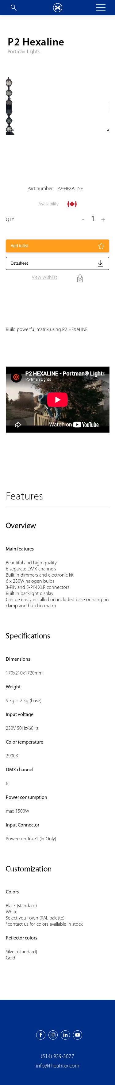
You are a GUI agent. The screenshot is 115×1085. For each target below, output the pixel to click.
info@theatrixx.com (57, 1066)
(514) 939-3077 (57, 1057)
